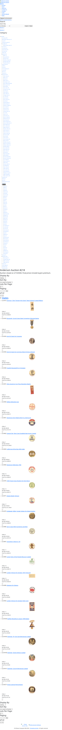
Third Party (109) (4, 256)
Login (3, 12)
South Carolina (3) (6, 240)
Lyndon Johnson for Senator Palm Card (17, 601)
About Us (4, 8)
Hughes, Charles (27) (7, 127)
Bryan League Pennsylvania (15, 684)
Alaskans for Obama (12, 585)
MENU (2, 4)
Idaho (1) (5, 200)
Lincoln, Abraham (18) (7, 139)
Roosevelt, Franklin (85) (7, 156)
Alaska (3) (5, 187)
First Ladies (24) (4, 51)
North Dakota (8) (6, 231)
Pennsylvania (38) (6, 237)
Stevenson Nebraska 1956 (14, 465)
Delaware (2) (5, 196)
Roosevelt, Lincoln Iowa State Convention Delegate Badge (23, 318)
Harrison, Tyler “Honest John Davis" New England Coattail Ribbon (25, 300)
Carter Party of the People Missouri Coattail (19, 557)
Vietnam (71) (4, 263)
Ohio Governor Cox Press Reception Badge (19, 384)
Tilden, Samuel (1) (6, 168)
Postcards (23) (4, 73)
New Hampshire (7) (6, 225)
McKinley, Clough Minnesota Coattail (17, 668)
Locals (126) (4, 70)
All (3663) (2, 36)
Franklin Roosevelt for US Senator (16, 368)
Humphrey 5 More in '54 (13, 541)
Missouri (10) (5, 218)
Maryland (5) (5, 212)
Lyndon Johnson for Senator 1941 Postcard (19, 573)
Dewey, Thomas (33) (6, 99)
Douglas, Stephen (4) (7, 102)
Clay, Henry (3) (6, 90)
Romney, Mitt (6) (6, 155)
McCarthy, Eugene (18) (7, 61)
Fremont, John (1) (6, 108)
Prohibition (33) (4, 177)
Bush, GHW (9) (6, 86)
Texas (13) (5, 244)
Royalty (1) (4, 178)
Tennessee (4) (5, 243)
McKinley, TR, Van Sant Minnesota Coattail (19, 636)
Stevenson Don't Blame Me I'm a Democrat (19, 418)
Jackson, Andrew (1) (6, 130)
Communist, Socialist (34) (6, 42)
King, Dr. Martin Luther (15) (8, 45)
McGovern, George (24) (7, 143)
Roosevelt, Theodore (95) (7, 158)
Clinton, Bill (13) (6, 92)
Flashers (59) (4, 52)
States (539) (4, 184)
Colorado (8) (5, 193)
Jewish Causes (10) (5, 64)
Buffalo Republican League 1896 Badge (18, 619)
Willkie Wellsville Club (13, 402)
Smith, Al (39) (6, 162)
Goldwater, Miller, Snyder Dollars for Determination (21, 511)
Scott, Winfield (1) (6, 159)
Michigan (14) (6, 215)
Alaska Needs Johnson (13, 496)
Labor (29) (3, 67)
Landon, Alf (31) (6, 137)
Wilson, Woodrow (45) (7, 175)
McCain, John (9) (6, 140)
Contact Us (4, 9)
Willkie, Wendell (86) (7, 174)
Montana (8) (5, 221)
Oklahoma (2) (6, 234)
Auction (3, 5)
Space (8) (3, 180)
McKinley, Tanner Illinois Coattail (16, 652)
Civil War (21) (4, 46)
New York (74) (6, 228)
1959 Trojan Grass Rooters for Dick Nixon (18, 481)
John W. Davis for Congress (14, 336)
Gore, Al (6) (5, 112)
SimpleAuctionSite (34, 728)
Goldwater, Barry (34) (7, 111)
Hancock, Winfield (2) (7, 117)
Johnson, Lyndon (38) (7, 133)
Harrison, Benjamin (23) (7, 121)
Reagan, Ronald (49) (6, 153)
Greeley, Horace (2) (6, 115)
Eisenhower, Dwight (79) (7, 105)
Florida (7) (5, 197)
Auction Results (5, 14)
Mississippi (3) (6, 219)
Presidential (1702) (5, 74)
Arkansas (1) (5, 190)
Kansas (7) (5, 206)
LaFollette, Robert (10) (7, 259)
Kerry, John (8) (6, 136)
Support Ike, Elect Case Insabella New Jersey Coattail (21, 433)
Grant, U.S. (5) (6, 114)
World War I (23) (4, 266)
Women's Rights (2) (5, 265)
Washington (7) (6, 250)
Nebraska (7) (5, 222)
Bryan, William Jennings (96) (8, 83)
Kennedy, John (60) (6, 134)
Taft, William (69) (6, 165)
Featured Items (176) (5, 49)
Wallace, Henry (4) (6, 262)
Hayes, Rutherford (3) (7, 124)
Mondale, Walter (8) (6, 146)
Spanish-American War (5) (6, 181)
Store (3, 6)
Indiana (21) (5, 203)
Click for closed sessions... (6, 20)
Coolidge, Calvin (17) (7, 95)
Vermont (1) (5, 247)
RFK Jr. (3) (5, 55)
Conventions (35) (4, 48)
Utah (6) (5, 246)
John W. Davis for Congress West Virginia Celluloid (21, 352)
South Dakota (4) (6, 241)
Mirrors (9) (4, 71)
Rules (3, 15)
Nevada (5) (5, 224)
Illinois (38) (5, 202)
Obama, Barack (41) (6, 149)
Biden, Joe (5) (6, 77)
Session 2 (2, 30)
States (5, 297)
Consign (4, 11)
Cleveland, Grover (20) (7, 89)
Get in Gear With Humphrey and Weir (17, 527)
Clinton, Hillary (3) (6, 93)
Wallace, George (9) (6, 260)
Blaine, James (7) (6, 80)
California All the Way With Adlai (16, 449)
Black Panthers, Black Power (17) (7, 39)
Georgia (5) (5, 199)
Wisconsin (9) (5, 253)
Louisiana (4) (5, 209)
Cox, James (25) (6, 96)
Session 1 (2, 27)
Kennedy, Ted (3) (6, 58)
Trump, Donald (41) (6, 171)
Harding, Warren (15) (7, 118)
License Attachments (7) (5, 68)
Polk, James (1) (6, 152)
